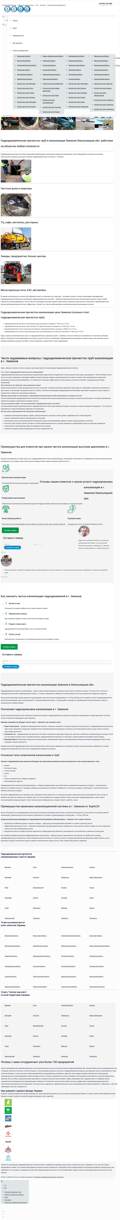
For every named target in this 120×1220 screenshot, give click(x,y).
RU (2, 1181)
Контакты (60, 1177)
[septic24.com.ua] (17, 11)
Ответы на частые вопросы (14, 1195)
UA (7, 20)
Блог (6, 1197)
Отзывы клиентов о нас (12, 1192)
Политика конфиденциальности (45, 1177)
